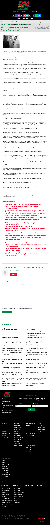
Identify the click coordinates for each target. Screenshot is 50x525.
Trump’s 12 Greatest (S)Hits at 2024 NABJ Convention (21, 252)
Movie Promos (18, 490)
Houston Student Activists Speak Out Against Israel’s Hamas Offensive (26, 235)
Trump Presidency (44, 26)
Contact (4, 399)
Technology (5, 470)
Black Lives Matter (5, 424)
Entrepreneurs (6, 458)
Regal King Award (7, 505)
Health (40, 425)
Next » (28, 388)
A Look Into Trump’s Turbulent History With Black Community (23, 204)
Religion (4, 431)
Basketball (17, 425)
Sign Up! (32, 409)
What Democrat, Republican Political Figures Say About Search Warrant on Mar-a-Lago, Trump (13, 379)
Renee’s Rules (6, 433)
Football (16, 431)
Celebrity (4, 427)
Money (4, 462)
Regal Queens (14, 24)
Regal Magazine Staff (18, 499)
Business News (6, 456)
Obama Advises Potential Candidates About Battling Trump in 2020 (25, 210)
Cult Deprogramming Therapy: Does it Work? (19, 226)
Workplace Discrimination (6, 473)
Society (4, 435)
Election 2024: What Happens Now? (34, 345)
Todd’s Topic (5, 437)
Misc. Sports (17, 439)
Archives (22, 24)
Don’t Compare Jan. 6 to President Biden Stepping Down (22, 206)
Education (5, 492)
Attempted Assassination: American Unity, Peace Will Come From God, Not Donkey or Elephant (36, 354)
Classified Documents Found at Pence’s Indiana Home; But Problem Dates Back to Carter (12, 374)
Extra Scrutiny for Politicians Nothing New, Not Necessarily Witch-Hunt (26, 241)
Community (37, 22)
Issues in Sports (18, 437)
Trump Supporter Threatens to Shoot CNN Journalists (21, 212)
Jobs (3, 460)
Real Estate (5, 468)
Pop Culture (29, 443)
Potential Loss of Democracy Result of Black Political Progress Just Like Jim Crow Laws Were (12, 359)
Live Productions (30, 433)
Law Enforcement (7, 500)
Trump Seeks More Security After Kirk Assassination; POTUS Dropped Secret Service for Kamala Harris (35, 333)
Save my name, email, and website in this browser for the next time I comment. (19, 308)
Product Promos (18, 496)
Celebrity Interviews (29, 426)
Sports (9, 22)
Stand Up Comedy (28, 448)
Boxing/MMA (17, 427)
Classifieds (41, 521)
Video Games (18, 445)
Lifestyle (24, 22)
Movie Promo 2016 (19, 488)
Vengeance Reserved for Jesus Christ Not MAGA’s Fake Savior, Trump (26, 243)
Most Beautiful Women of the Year (30, 437)
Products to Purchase (5, 465)
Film (27, 431)
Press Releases (18, 494)
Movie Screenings (19, 492)
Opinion (3, 22)
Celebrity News (30, 429)
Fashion (40, 423)
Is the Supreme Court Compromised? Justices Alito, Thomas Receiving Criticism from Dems (36, 369)
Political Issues (6, 488)
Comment (4, 288)
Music (27, 441)
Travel (39, 431)
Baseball (16, 423)
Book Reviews (6, 490)
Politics (4, 429)
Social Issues (5, 507)
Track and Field (18, 443)
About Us (28, 24)
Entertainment (16, 22)
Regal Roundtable (31, 445)
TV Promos (17, 502)
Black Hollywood (30, 423)
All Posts (13, 274)
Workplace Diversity (5, 477)
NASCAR (16, 441)
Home (37, 515)
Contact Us (41, 518)
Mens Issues (41, 427)
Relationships (41, 429)
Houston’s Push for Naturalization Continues (13, 332)
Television (28, 451)
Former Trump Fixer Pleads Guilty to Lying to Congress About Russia (25, 213)
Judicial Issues (6, 498)
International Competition (17, 434)
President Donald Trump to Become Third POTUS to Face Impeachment (26, 217)
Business (30, 22)
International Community (5, 495)
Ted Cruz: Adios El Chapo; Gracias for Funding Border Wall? (22, 215)
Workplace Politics (5, 481)
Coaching (17, 429)
